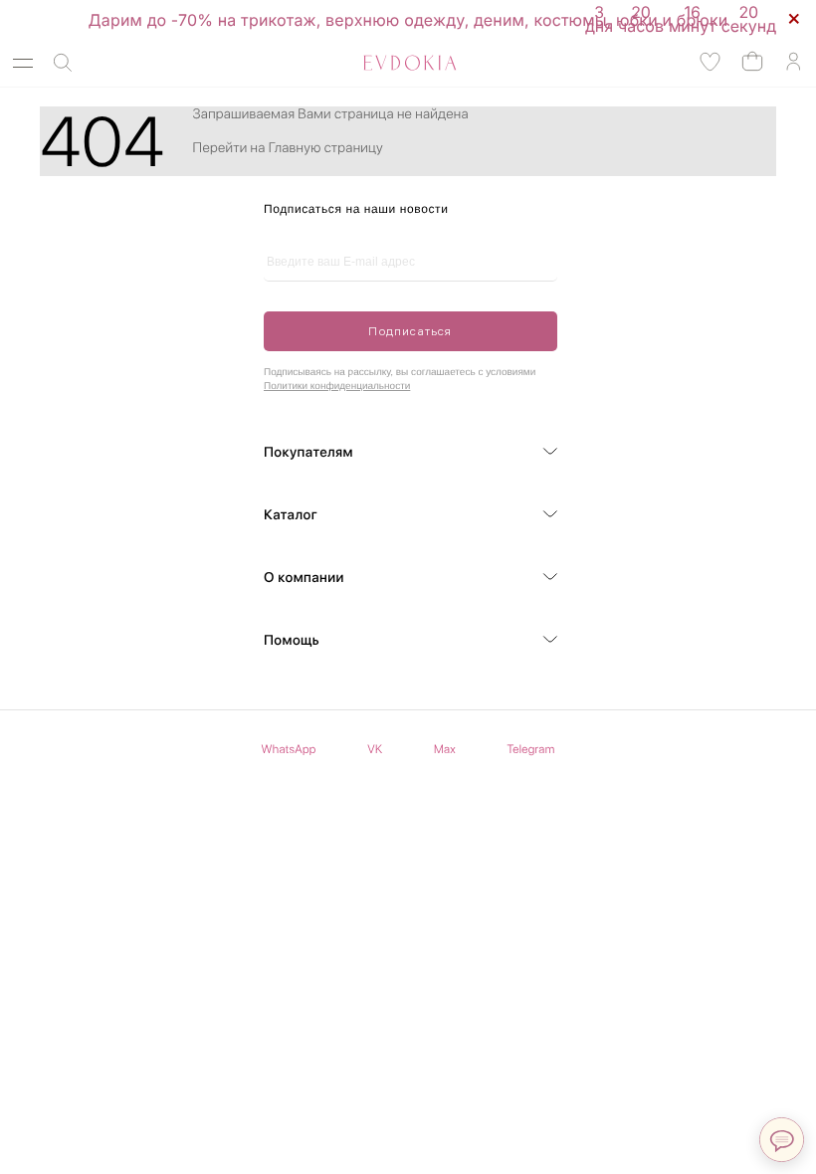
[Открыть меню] (23, 63)
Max (445, 749)
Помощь (291, 641)
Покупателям (308, 453)
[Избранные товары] (710, 62)
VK (374, 749)
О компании (304, 578)
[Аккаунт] (793, 62)
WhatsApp (289, 749)
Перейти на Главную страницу (288, 148)
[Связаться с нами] (781, 1139)
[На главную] (387, 63)
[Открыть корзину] (752, 60)
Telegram (531, 749)
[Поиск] (63, 63)
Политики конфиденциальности (337, 386)
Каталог (290, 515)
